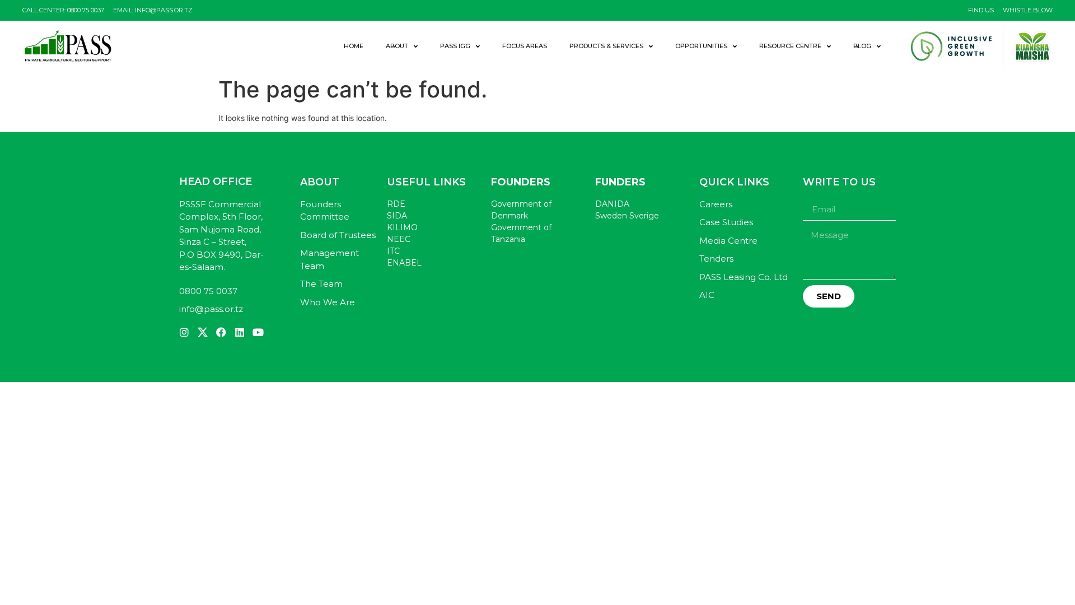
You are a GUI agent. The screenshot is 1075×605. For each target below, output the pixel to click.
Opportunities (701, 46)
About (397, 46)
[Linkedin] (240, 332)
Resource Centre (790, 46)
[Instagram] (184, 332)
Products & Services (606, 46)
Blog (862, 46)
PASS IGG (455, 46)
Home (353, 46)
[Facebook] (221, 332)
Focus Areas (524, 46)
